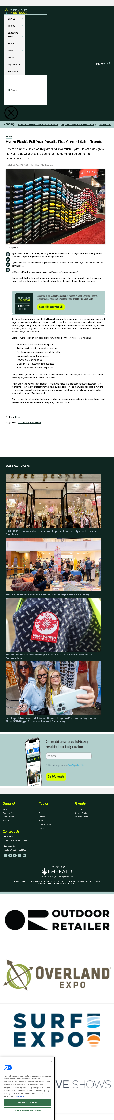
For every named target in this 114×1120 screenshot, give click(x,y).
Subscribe (13, 71)
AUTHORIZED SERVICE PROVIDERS (45, 881)
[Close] (51, 1061)
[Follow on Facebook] (15, 855)
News (9, 136)
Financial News (45, 824)
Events (11, 43)
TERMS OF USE (53, 883)
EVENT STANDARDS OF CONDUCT (74, 881)
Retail (41, 821)
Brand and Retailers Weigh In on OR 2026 (38, 124)
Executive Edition (9, 813)
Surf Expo (79, 809)
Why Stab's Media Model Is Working (78, 124)
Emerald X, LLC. (52, 877)
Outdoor (42, 817)
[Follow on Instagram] (10, 855)
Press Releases (8, 817)
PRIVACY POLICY (67, 883)
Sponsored (7, 821)
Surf (40, 809)
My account (14, 64)
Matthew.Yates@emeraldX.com (16, 850)
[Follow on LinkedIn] (5, 855)
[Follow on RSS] (24, 855)
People (41, 828)
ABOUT (17, 881)
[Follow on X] (19, 855)
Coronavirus (23, 422)
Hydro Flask (35, 422)
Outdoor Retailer (81, 813)
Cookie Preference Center (27, 1111)
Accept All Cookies (27, 1103)
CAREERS (25, 881)
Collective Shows (81, 817)
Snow (41, 813)
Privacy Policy (21, 1096)
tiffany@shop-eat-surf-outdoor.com (17, 840)
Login (11, 57)
